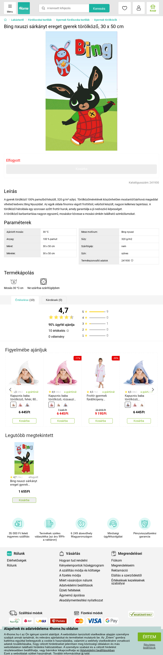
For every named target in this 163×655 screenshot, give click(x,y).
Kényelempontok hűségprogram (81, 565)
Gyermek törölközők (105, 19)
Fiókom (116, 560)
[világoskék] (27, 405)
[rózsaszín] (20, 405)
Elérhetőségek (16, 560)
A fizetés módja (70, 575)
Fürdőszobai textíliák (40, 19)
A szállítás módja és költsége (79, 570)
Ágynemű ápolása (72, 595)
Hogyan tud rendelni (73, 560)
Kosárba (81, 169)
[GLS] (41, 621)
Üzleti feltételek (70, 590)
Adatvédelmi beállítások (76, 585)
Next (153, 390)
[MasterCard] (79, 621)
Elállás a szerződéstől (126, 575)
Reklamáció (119, 570)
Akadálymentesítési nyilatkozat (81, 600)
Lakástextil (17, 19)
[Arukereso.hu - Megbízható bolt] (141, 614)
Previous (10, 390)
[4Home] (7, 20)
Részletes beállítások (149, 646)
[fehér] (13, 405)
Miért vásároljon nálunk (75, 580)
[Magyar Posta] (15, 621)
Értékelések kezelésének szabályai (128, 582)
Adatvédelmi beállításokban (97, 650)
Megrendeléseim (122, 565)
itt (82, 653)
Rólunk (12, 565)
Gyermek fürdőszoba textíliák (73, 19)
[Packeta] (58, 621)
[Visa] (94, 621)
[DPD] (28, 621)
